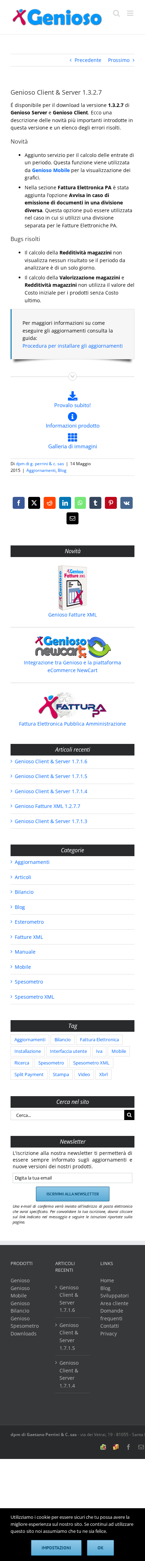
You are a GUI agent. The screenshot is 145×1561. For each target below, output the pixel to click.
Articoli (23, 877)
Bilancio (24, 892)
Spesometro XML (34, 996)
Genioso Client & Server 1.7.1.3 (51, 821)
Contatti (109, 1325)
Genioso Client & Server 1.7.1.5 (51, 776)
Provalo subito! (72, 405)
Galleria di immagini (72, 446)
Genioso (20, 1280)
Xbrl (103, 1074)
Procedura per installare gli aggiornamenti (73, 345)
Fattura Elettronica (99, 1040)
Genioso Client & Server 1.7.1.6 (51, 761)
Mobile (23, 966)
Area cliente (114, 1303)
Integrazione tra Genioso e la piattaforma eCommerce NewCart (72, 666)
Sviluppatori (114, 1295)
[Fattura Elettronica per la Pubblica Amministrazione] (72, 705)
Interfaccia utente (68, 1051)
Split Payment (29, 1074)
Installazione (27, 1051)
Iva (99, 1051)
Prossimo (119, 60)
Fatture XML (29, 937)
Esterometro (29, 921)
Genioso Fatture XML (72, 614)
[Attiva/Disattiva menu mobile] (130, 13)
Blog (62, 470)
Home (107, 1280)
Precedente (88, 60)
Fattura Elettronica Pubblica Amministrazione (72, 723)
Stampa (61, 1074)
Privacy (108, 1333)
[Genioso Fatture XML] (72, 588)
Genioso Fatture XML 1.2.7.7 (47, 806)
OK (100, 1548)
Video (84, 1074)
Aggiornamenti (41, 470)
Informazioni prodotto (73, 425)
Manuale (25, 951)
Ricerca (21, 1063)
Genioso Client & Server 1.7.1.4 (51, 791)
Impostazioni (56, 1548)
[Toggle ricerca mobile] (116, 13)
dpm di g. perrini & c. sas (40, 464)
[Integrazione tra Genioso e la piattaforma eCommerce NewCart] (72, 647)
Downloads (24, 1333)
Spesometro (29, 981)
